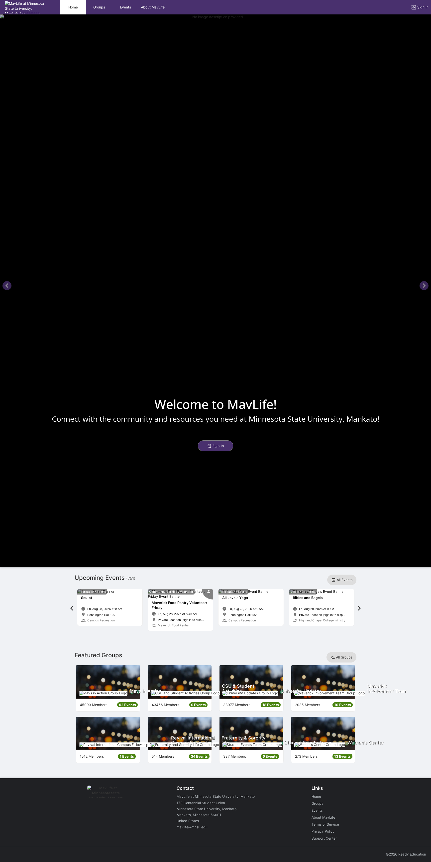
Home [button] (73, 7)
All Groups (343, 657)
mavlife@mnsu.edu (192, 827)
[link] (109, 607)
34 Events (199, 756)
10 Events (342, 705)
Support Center (324, 838)
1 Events (127, 756)
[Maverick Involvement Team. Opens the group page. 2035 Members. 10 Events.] (323, 682)
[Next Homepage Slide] (424, 286)
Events (125, 7)
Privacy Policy (323, 831)
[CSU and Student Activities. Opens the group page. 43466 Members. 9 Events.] (180, 682)
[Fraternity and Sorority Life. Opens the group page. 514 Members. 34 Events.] (180, 733)
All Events (344, 580)
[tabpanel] (110, 607)
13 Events (342, 756)
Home (316, 796)
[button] (25, 7)
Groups (99, 7)
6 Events (270, 756)
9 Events (198, 705)
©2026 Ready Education (406, 854)
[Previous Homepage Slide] (6, 286)
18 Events (270, 705)
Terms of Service (325, 824)
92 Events (127, 705)
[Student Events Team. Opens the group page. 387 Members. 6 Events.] (251, 733)
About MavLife (153, 7)
